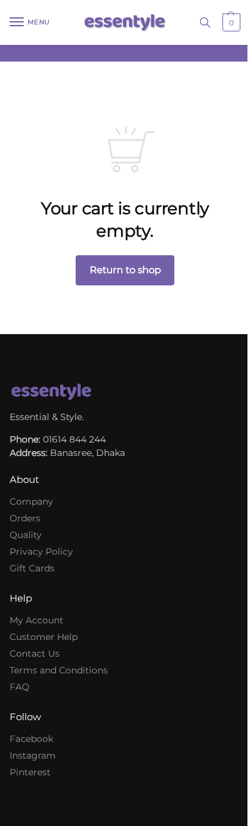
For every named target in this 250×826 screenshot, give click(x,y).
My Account (36, 620)
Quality (26, 535)
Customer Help (44, 637)
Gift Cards (32, 568)
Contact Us (35, 653)
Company (31, 501)
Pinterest (30, 772)
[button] (229, 22)
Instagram (33, 755)
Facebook (31, 739)
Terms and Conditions (59, 670)
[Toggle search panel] (205, 22)
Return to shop (125, 270)
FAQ (19, 687)
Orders (25, 518)
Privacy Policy (41, 551)
